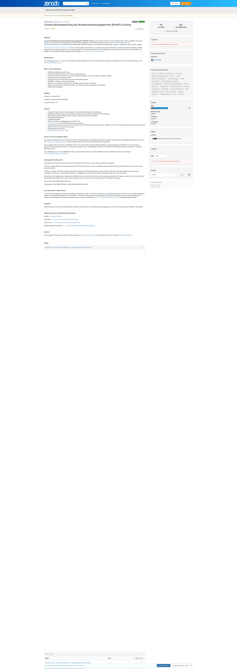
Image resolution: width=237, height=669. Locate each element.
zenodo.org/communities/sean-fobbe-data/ (65, 219)
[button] (94, 247)
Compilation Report (53, 123)
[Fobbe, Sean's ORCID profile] (53, 29)
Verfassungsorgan (173, 78)
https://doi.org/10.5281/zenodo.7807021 (56, 153)
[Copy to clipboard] (189, 108)
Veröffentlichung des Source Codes (58, 130)
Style (152, 156)
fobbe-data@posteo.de (125, 235)
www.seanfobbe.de (56, 216)
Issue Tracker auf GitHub (88, 235)
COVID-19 (161, 73)
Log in (176, 3)
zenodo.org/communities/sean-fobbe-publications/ (80, 225)
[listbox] (161, 156)
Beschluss (155, 86)
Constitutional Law (165, 94)
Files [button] (49, 654)
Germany (186, 86)
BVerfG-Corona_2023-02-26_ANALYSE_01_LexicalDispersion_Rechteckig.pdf (68, 662)
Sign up (186, 3)
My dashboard (106, 3)
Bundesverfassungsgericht (159, 76)
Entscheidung (164, 86)
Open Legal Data (171, 91)
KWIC (187, 89)
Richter (182, 78)
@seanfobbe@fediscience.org (53, 62)
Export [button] (182, 174)
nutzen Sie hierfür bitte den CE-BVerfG (93, 51)
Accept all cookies (163, 665)
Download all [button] (140, 658)
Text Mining (164, 89)
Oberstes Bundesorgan (159, 78)
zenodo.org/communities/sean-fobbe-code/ (67, 222)
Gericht (178, 76)
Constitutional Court (176, 86)
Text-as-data (155, 89)
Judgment (155, 94)
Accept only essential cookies (180, 665)
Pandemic (181, 94)
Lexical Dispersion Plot (176, 89)
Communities (95, 3)
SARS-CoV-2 (170, 73)
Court (174, 94)
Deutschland (155, 81)
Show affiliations (140, 29)
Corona (154, 73)
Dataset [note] (135, 21)
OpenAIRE (158, 60)
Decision (180, 91)
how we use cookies (78, 665)
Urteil (185, 83)
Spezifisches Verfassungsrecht (173, 83)
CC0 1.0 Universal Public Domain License (107, 197)
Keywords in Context (158, 91)
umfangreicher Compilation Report (56, 141)
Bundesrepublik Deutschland (169, 81)
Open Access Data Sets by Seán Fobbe (60, 10)
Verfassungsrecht (157, 83)
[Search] (87, 3)
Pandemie (179, 73)
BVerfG (172, 76)
